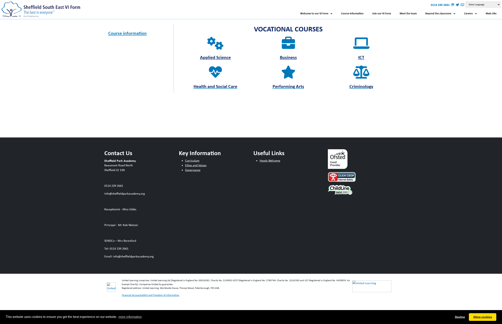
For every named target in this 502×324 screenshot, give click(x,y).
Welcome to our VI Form (314, 13)
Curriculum (192, 160)
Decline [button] (460, 317)
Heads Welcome (270, 160)
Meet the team (408, 13)
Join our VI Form (381, 13)
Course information (352, 13)
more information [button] (130, 317)
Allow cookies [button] (482, 317)
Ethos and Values (195, 165)
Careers (468, 13)
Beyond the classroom (438, 13)
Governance (192, 170)
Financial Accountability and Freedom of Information (150, 295)
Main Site (491, 13)
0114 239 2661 (440, 5)
